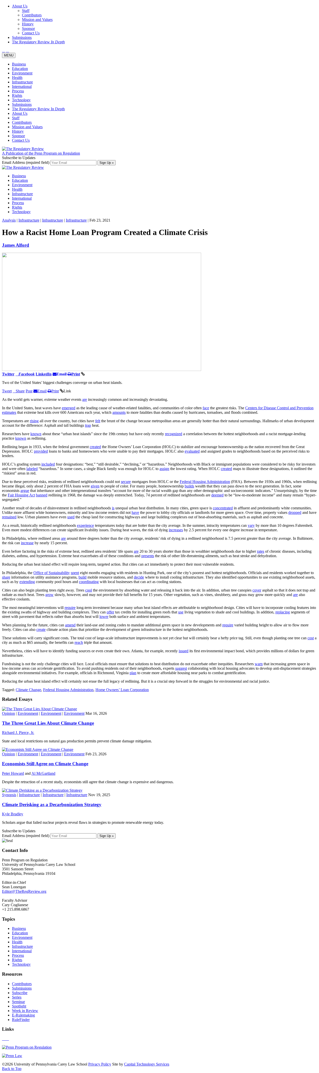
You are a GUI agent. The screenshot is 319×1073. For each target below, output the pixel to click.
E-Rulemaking (23, 1015)
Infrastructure (22, 82)
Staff (15, 118)
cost (311, 638)
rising (34, 421)
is (113, 508)
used (71, 517)
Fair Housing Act (21, 495)
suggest (181, 668)
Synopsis (9, 795)
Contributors (22, 122)
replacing (282, 612)
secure (126, 481)
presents (147, 556)
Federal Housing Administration (205, 481)
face (206, 408)
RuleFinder (21, 1019)
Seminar (18, 1002)
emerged (68, 408)
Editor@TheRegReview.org (24, 891)
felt (97, 421)
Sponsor (18, 136)
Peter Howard (13, 773)
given (95, 486)
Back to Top (11, 1069)
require (70, 607)
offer (110, 612)
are (84, 399)
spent (75, 573)
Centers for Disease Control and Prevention (279, 408)
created (95, 447)
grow (49, 595)
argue (24, 490)
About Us (19, 113)
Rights (17, 95)
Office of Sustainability (51, 573)
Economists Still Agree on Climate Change (45, 763)
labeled (32, 469)
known (35, 434)
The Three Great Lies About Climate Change (48, 723)
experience (85, 525)
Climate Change (28, 690)
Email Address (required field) (26, 162)
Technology (21, 100)
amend (70, 625)
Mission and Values (27, 127)
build (82, 577)
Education (20, 68)
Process (18, 91)
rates (260, 551)
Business (19, 64)
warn (259, 664)
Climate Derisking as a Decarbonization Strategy (51, 804)
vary (251, 525)
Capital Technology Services (146, 1064)
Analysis (9, 220)
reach (79, 642)
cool (88, 590)
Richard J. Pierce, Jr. (18, 732)
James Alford (15, 245)
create (41, 629)
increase (27, 543)
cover (256, 590)
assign (164, 469)
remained (9, 517)
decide (139, 577)
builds (189, 486)
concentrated (223, 508)
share (6, 577)
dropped (294, 512)
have (135, 512)
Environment (22, 73)
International (22, 86)
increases (176, 530)
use (180, 612)
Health (17, 77)
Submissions (22, 104)
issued (183, 651)
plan (133, 673)
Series (16, 997)
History (18, 131)
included (48, 464)
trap (88, 425)
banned (41, 495)
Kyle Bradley (12, 814)
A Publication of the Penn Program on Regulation (41, 153)
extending (27, 582)
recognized (173, 434)
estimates (9, 412)
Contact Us (21, 140)
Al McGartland (43, 773)
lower (103, 616)
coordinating (89, 582)
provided (41, 451)
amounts (119, 412)
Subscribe (19, 993)
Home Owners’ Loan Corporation (122, 690)
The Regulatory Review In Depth (38, 109)
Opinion (8, 713)
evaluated (192, 451)
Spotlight (19, 1006)
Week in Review (25, 1011)
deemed (217, 495)
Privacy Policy (99, 1064)
